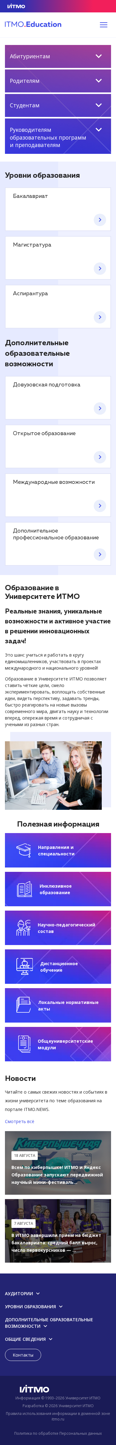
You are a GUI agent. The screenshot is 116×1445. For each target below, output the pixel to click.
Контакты (23, 1355)
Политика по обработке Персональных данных (58, 1433)
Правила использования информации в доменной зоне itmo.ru (58, 1416)
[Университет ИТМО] (58, 1390)
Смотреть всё (19, 1121)
